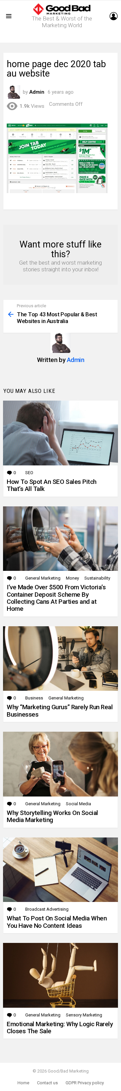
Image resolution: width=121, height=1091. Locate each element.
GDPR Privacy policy (85, 1082)
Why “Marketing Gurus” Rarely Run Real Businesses (60, 710)
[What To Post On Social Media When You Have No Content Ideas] (60, 869)
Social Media (78, 803)
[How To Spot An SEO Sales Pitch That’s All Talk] (60, 433)
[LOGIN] (114, 16)
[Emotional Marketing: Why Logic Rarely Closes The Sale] (60, 975)
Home (23, 1082)
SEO (29, 472)
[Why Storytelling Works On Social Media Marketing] (60, 764)
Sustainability (97, 578)
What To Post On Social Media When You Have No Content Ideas (57, 921)
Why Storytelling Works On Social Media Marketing (52, 816)
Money (72, 578)
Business (34, 697)
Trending (62, 37)
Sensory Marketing (84, 1014)
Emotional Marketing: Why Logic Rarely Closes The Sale (60, 1027)
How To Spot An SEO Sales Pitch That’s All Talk (51, 485)
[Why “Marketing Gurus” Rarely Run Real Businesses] (60, 658)
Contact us (47, 1082)
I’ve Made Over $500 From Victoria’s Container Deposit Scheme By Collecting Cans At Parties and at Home (56, 597)
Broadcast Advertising (47, 909)
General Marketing (43, 578)
